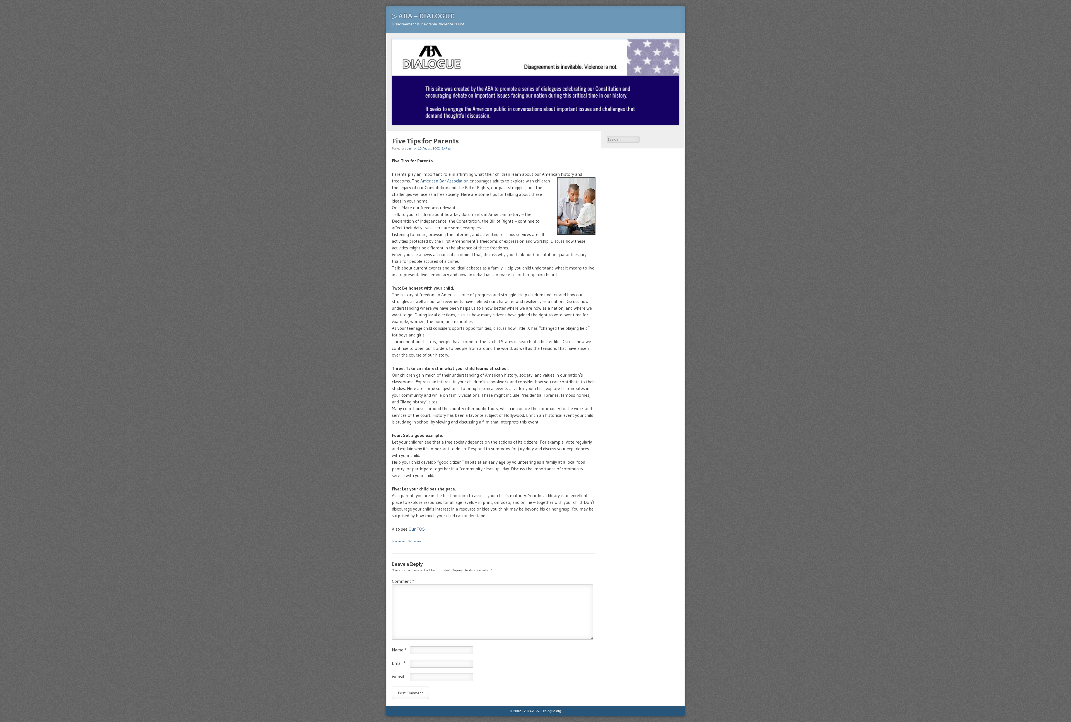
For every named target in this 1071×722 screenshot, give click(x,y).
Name (399, 650)
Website (399, 676)
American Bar (433, 181)
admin (409, 148)
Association (458, 181)
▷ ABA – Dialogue (423, 16)
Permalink (414, 541)
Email (399, 663)
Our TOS (417, 529)
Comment (400, 541)
